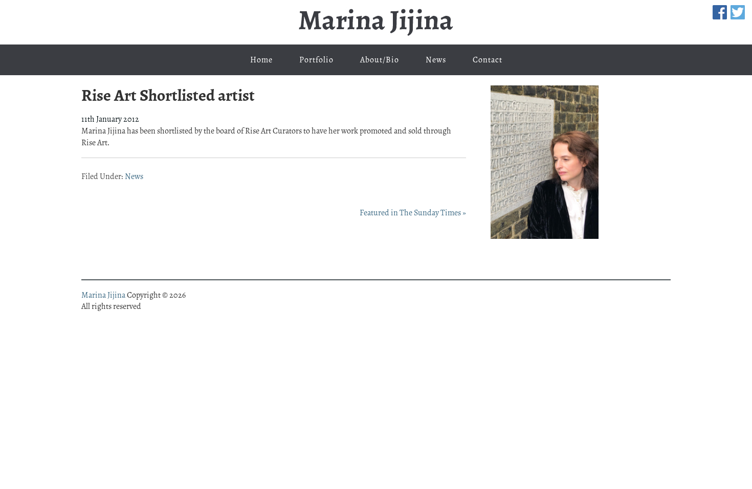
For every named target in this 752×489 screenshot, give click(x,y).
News (134, 176)
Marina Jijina (376, 22)
